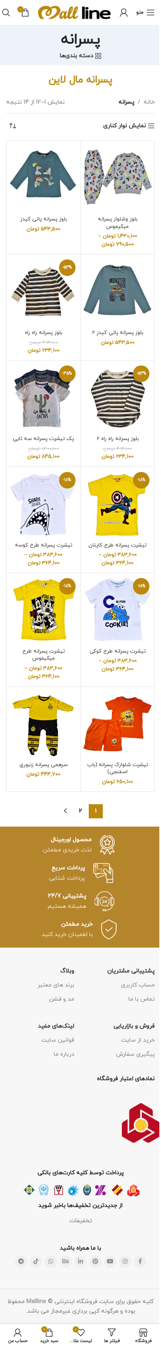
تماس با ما (141, 999)
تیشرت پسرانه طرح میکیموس (43, 655)
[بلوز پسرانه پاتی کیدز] (43, 178)
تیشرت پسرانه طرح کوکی (118, 651)
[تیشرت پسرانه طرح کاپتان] (118, 504)
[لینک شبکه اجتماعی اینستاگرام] (125, 1261)
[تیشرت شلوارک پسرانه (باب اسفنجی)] (118, 724)
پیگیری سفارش (135, 1054)
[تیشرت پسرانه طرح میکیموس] (43, 610)
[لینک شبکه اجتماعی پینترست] (95, 1261)
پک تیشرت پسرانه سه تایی (43, 439)
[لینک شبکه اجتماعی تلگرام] (21, 1261)
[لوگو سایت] (74, 12)
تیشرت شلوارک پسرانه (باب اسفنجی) (117, 768)
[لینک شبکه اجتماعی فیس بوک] (140, 1261)
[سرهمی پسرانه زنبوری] (43, 724)
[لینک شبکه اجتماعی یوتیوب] (110, 1261)
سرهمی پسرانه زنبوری (43, 765)
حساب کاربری (138, 985)
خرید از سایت (138, 1040)
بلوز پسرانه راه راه (43, 332)
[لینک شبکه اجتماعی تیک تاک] (36, 1261)
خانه (149, 102)
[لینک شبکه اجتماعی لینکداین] (80, 1261)
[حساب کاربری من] (124, 12)
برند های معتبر (56, 985)
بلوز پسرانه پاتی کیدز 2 (117, 332)
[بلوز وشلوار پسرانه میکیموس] (118, 178)
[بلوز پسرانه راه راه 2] (118, 398)
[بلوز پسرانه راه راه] (43, 291)
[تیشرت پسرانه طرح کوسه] (43, 504)
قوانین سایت (57, 1040)
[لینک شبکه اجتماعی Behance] (65, 1261)
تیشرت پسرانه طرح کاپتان (117, 545)
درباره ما (64, 1054)
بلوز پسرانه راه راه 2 (118, 439)
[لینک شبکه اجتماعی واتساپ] (51, 1261)
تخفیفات (80, 1221)
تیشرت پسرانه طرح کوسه (43, 545)
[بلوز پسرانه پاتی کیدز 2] (118, 291)
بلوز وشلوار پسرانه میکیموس (117, 222)
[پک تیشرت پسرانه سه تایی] (43, 398)
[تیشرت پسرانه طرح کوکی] (118, 610)
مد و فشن (61, 999)
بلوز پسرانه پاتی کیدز (43, 219)
